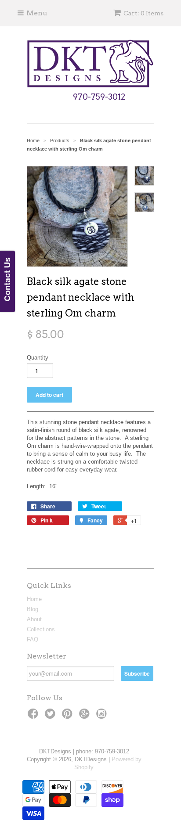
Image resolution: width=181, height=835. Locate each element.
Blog (32, 609)
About (34, 619)
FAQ (32, 639)
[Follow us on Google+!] (85, 716)
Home (34, 599)
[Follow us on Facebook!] (34, 716)
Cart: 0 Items (143, 13)
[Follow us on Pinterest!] (68, 716)
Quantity (37, 357)
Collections (41, 629)
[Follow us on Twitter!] (51, 716)
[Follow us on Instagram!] (102, 716)
